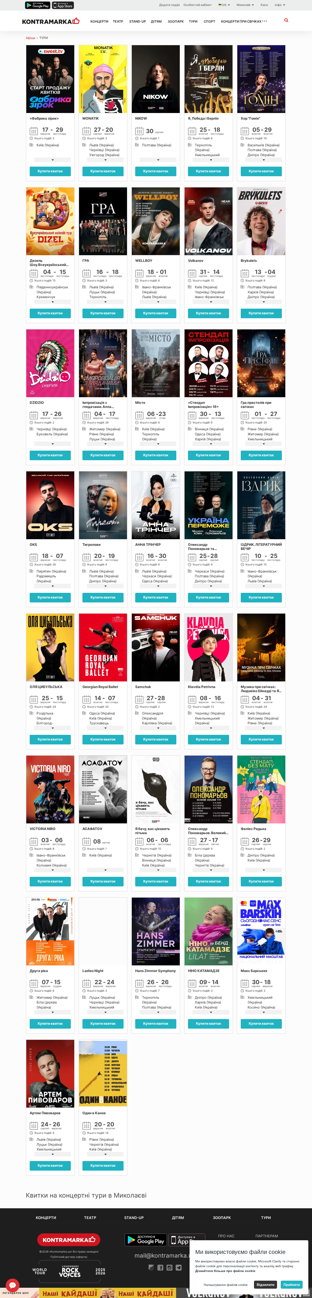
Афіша (30, 38)
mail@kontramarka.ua (165, 1255)
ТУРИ (192, 21)
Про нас (226, 1236)
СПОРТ (208, 21)
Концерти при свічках (237, 21)
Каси (264, 5)
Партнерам (267, 1236)
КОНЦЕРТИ (97, 21)
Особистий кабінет (197, 5)
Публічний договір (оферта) (68, 1257)
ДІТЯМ (155, 21)
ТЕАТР (117, 21)
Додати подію (169, 5)
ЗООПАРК (174, 21)
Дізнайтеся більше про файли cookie (225, 1271)
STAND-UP (136, 21)
